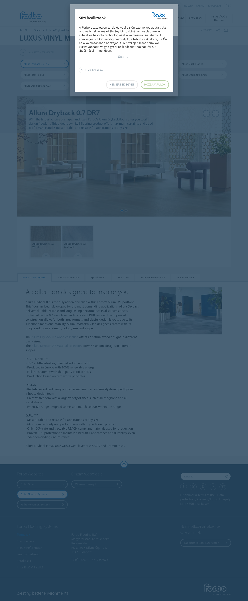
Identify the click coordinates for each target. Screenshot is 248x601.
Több (120, 57)
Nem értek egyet (122, 84)
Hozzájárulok (155, 84)
